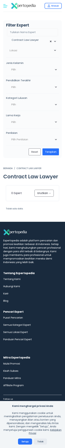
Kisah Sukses (10, 371)
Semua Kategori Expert (17, 325)
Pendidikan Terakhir (18, 80)
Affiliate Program (13, 385)
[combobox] (32, 41)
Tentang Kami (11, 279)
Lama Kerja (13, 115)
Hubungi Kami (11, 286)
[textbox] (32, 50)
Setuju (25, 441)
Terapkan (51, 152)
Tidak (40, 441)
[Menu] (5, 6)
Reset (34, 152)
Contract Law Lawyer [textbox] (24, 40)
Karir (5, 293)
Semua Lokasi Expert (15, 332)
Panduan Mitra (12, 378)
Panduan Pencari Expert (17, 339)
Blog (5, 301)
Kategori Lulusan (16, 98)
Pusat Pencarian (13, 317)
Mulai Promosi (11, 363)
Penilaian (12, 133)
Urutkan (42, 193)
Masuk (55, 5)
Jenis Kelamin (15, 63)
